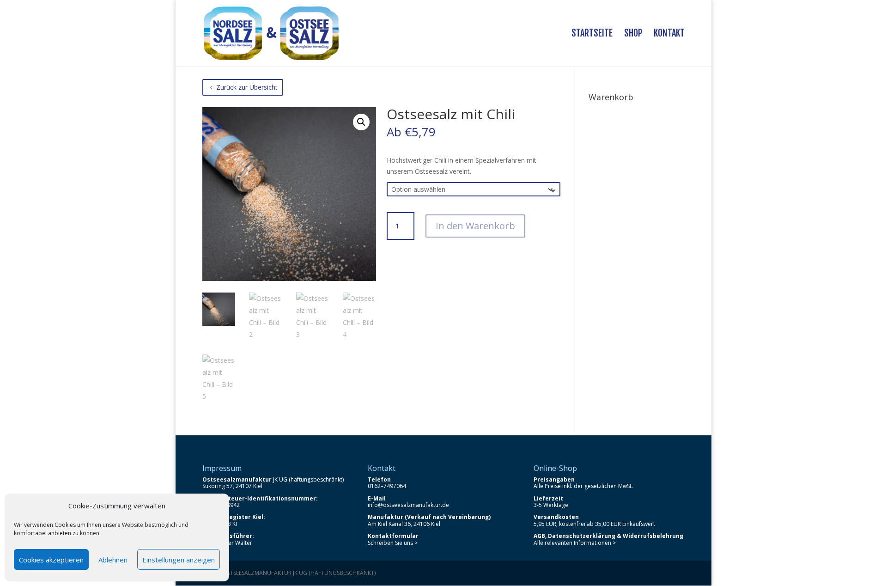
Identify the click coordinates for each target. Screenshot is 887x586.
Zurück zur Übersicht (247, 87)
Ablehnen (113, 559)
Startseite (592, 34)
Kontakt (669, 34)
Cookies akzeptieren (51, 559)
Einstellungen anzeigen (178, 559)
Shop (633, 34)
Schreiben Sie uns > (393, 543)
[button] (361, 122)
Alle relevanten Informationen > (575, 543)
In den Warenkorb (475, 226)
